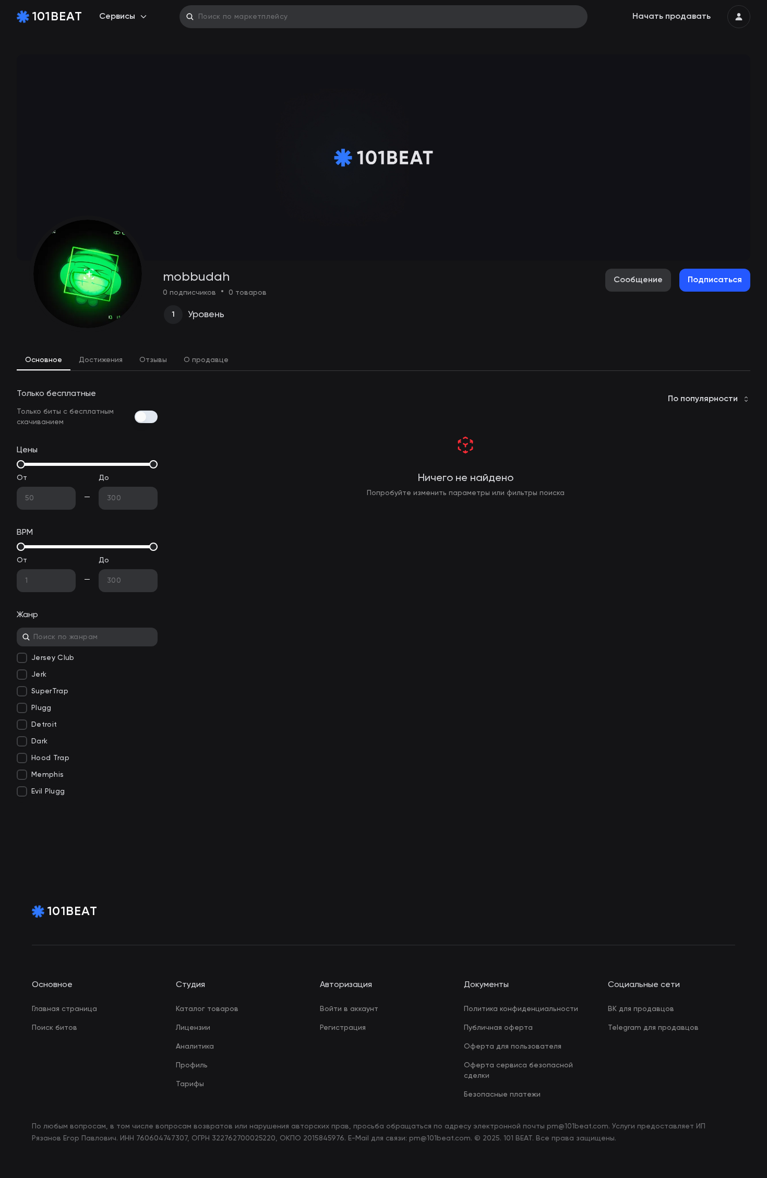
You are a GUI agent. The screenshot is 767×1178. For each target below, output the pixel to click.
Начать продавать (671, 17)
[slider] (21, 464)
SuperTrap (49, 691)
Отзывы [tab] (153, 360)
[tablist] (383, 360)
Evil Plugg (48, 791)
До (104, 478)
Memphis (47, 774)
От (22, 478)
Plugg (41, 708)
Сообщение (638, 280)
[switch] (146, 417)
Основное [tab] (43, 360)
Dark (39, 741)
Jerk (38, 674)
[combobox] (709, 399)
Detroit (44, 724)
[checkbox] (22, 658)
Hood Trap (50, 758)
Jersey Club (53, 658)
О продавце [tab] (206, 360)
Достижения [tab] (101, 360)
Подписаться (715, 280)
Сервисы (117, 17)
